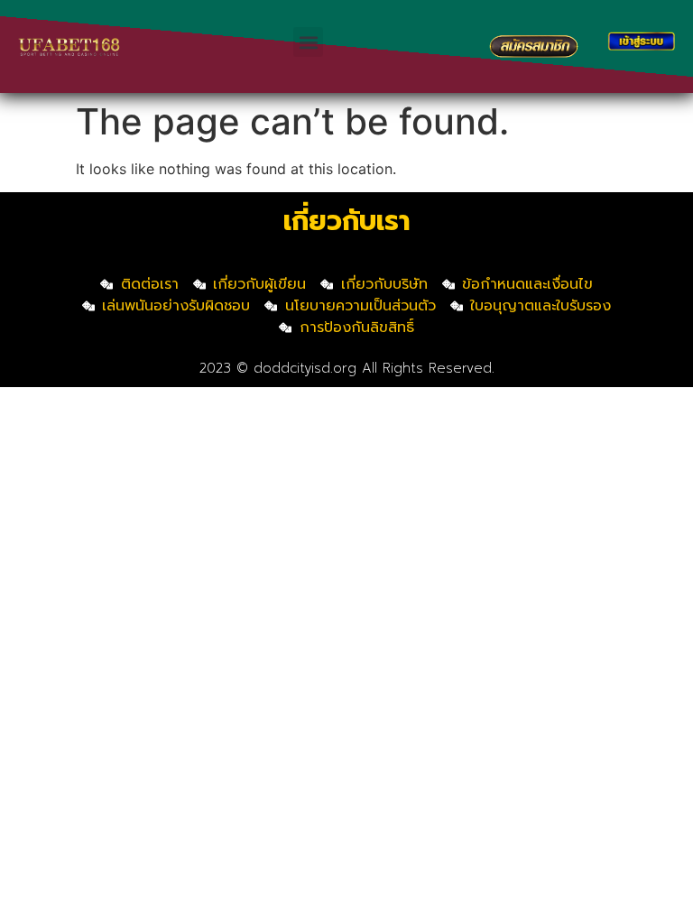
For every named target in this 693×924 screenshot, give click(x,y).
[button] (308, 42)
